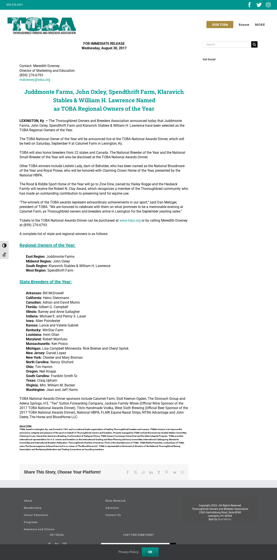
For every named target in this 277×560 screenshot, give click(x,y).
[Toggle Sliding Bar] (260, 24)
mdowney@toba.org (34, 80)
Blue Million (224, 519)
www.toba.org (130, 220)
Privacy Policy (128, 552)
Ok (150, 552)
